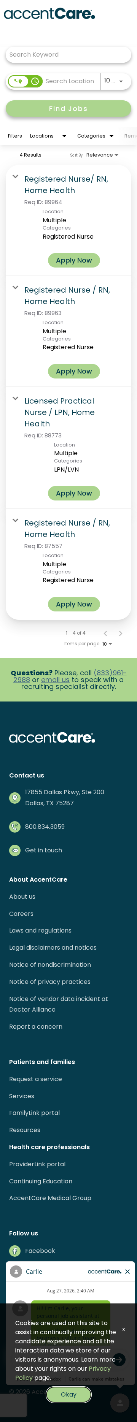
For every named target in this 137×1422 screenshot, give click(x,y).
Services (21, 1096)
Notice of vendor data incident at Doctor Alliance (58, 1004)
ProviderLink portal (37, 1164)
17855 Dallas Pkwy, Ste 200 (64, 792)
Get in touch (43, 850)
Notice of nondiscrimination (50, 964)
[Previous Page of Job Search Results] (105, 633)
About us (22, 896)
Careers (21, 913)
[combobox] (65, 54)
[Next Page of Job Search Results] (120, 633)
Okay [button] (68, 1394)
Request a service (35, 1079)
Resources (24, 1130)
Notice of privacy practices (50, 981)
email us (55, 679)
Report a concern (35, 1026)
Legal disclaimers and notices (53, 947)
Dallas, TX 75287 (49, 803)
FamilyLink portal (34, 1112)
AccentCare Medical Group (50, 1198)
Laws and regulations (40, 930)
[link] (68, 220)
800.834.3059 (45, 826)
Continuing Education (40, 1181)
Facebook (40, 1250)
